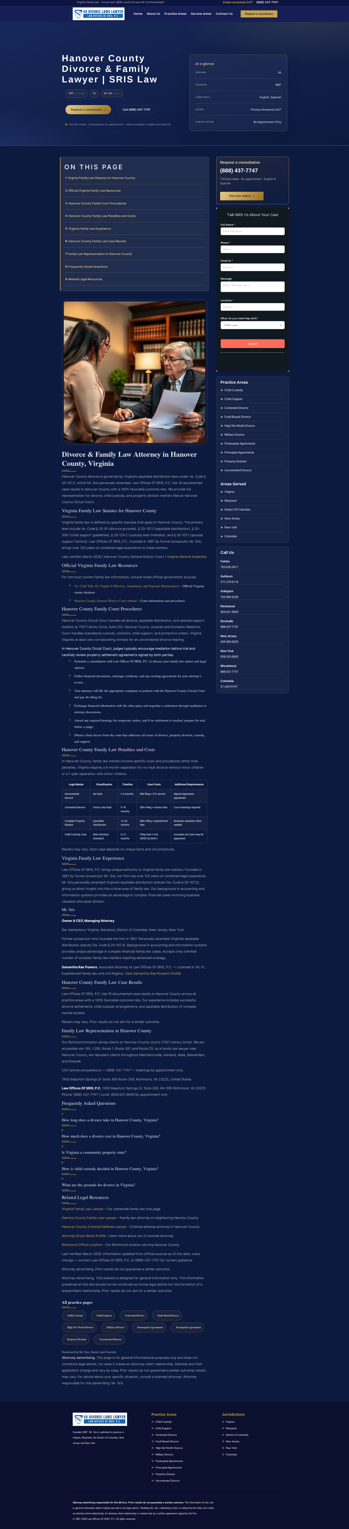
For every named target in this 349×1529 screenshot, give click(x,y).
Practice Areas (175, 14)
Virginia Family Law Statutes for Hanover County (101, 178)
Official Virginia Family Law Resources (94, 190)
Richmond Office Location (82, 1245)
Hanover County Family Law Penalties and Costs (102, 216)
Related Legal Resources (85, 279)
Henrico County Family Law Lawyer (89, 1218)
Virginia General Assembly (187, 557)
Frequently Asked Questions (88, 266)
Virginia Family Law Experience (89, 228)
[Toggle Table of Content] (204, 162)
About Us (153, 14)
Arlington (226, 591)
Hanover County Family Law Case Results (97, 241)
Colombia (227, 681)
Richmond (227, 606)
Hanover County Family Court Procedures (97, 203)
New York (227, 651)
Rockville (226, 621)
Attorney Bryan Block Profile (83, 1236)
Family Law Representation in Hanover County (100, 254)
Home (138, 14)
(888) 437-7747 (267, 2)
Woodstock (228, 665)
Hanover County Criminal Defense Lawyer (94, 1227)
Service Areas (201, 14)
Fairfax (225, 561)
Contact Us (224, 14)
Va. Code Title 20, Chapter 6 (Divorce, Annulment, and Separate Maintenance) (126, 586)
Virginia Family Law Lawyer (83, 1209)
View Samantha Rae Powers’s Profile (153, 973)
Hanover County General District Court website (105, 600)
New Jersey (228, 636)
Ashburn (226, 576)
